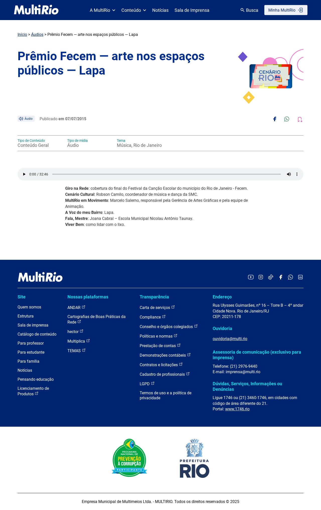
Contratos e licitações (159, 364)
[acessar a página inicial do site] (36, 10)
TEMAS (74, 350)
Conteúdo (131, 10)
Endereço (222, 296)
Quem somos (29, 307)
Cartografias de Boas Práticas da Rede (96, 319)
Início (22, 34)
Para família (28, 361)
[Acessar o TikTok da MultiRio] (271, 277)
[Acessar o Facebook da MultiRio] (281, 277)
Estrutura (26, 316)
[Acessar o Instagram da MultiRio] (261, 277)
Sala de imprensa (33, 325)
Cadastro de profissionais (163, 374)
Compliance (151, 317)
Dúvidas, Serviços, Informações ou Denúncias (247, 386)
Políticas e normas (157, 336)
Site (22, 296)
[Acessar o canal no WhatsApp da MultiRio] (290, 277)
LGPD (145, 383)
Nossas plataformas (87, 296)
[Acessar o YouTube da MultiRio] (251, 277)
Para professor (31, 343)
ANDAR (74, 307)
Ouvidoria (222, 328)
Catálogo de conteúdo (37, 334)
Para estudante (31, 352)
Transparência (154, 296)
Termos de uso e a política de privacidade (165, 395)
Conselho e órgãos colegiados (167, 326)
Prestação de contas (158, 345)
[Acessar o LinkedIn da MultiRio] (300, 277)
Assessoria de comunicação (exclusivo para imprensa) (257, 354)
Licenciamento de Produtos (33, 391)
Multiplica (76, 341)
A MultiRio (100, 10)
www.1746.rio (237, 409)
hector (73, 331)
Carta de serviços (155, 307)
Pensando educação (36, 379)
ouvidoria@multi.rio (230, 338)
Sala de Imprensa (192, 10)
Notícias (160, 10)
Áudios (37, 34)
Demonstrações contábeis (163, 355)
